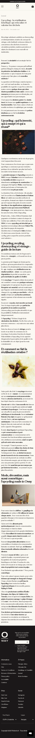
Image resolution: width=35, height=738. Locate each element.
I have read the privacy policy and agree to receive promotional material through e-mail (23, 648)
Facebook (21, 698)
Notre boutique (23, 676)
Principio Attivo (22, 664)
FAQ (2, 667)
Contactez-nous (6, 664)
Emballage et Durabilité (25, 670)
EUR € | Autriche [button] (8, 719)
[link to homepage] (4, 642)
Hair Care (4, 695)
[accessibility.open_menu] (8, 6)
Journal (20, 673)
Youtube (20, 704)
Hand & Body (5, 701)
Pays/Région (6, 715)
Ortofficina (4, 704)
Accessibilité (5, 679)
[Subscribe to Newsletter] (27, 642)
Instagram (21, 695)
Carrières (4, 682)
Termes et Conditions (7, 670)
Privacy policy (5, 676)
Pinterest (21, 701)
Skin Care (4, 698)
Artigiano (4, 707)
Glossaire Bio (22, 667)
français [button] (23, 719)
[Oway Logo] (17, 6)
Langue (23, 715)
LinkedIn (20, 707)
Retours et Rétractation (8, 673)
